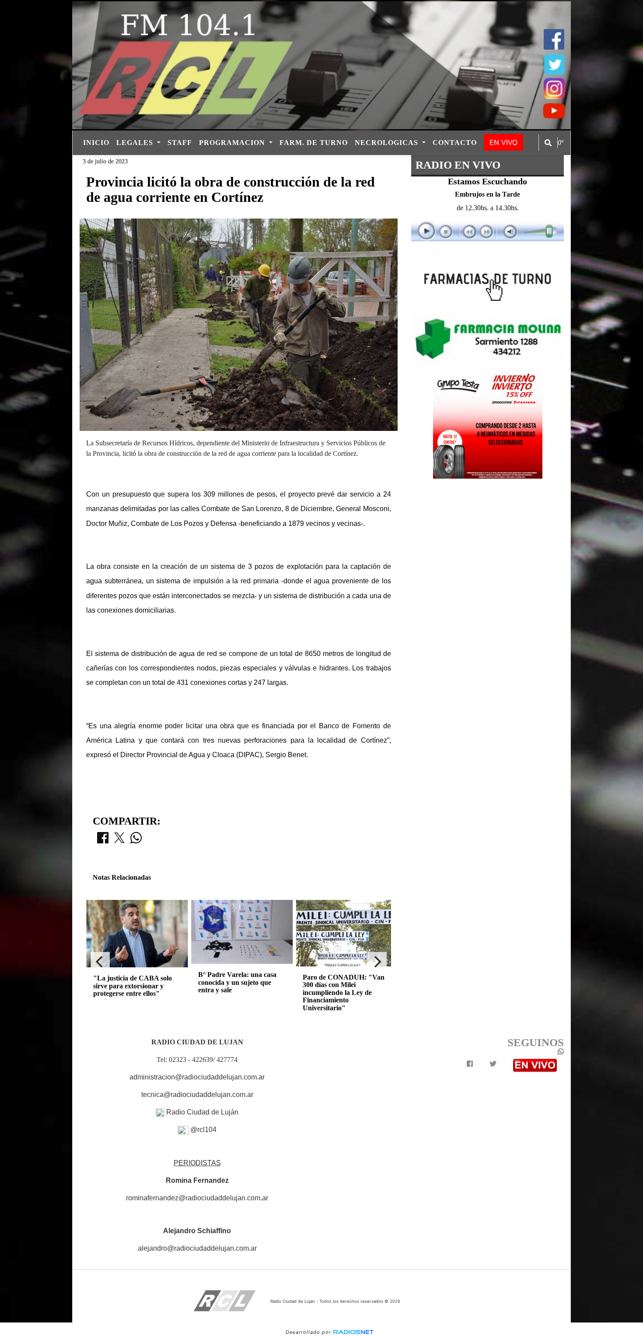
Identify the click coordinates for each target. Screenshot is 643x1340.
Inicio (96, 142)
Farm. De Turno (314, 142)
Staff (180, 142)
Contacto (455, 142)
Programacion (233, 142)
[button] (548, 142)
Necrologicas (387, 142)
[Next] (377, 961)
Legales (135, 142)
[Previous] (100, 961)
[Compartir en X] (119, 840)
